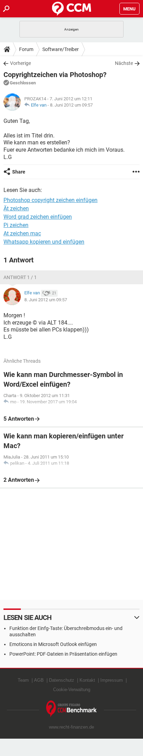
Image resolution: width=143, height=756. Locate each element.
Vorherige (20, 63)
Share (18, 172)
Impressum (111, 680)
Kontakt (87, 680)
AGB (39, 680)
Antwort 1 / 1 (20, 277)
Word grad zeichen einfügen (37, 216)
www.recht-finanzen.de (71, 727)
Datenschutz (61, 680)
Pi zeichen (15, 225)
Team (23, 680)
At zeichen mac (22, 233)
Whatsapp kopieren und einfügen (43, 241)
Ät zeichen (16, 208)
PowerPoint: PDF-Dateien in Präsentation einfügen (63, 654)
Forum (26, 49)
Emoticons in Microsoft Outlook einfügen (53, 644)
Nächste (124, 63)
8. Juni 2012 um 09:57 (71, 105)
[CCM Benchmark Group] (71, 708)
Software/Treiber (60, 49)
